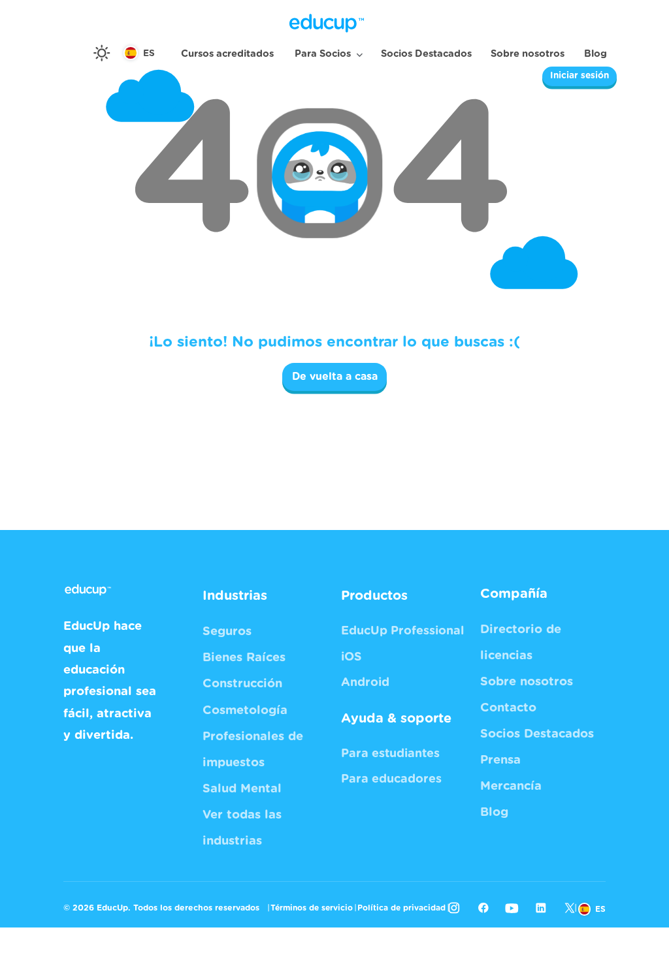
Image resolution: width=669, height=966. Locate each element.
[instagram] (454, 908)
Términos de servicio (311, 908)
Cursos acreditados (227, 54)
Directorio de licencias (520, 642)
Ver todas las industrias (242, 828)
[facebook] (483, 908)
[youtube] (511, 908)
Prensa (500, 760)
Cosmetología (245, 710)
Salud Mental (242, 789)
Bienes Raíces (244, 657)
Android (365, 683)
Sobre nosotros (527, 54)
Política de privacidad (401, 908)
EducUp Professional (402, 631)
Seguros (227, 631)
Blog (595, 54)
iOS (351, 657)
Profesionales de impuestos (253, 749)
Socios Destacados (426, 54)
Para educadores (391, 779)
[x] (570, 908)
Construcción (242, 684)
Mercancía (511, 786)
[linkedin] (541, 908)
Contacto (508, 708)
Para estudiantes (390, 754)
